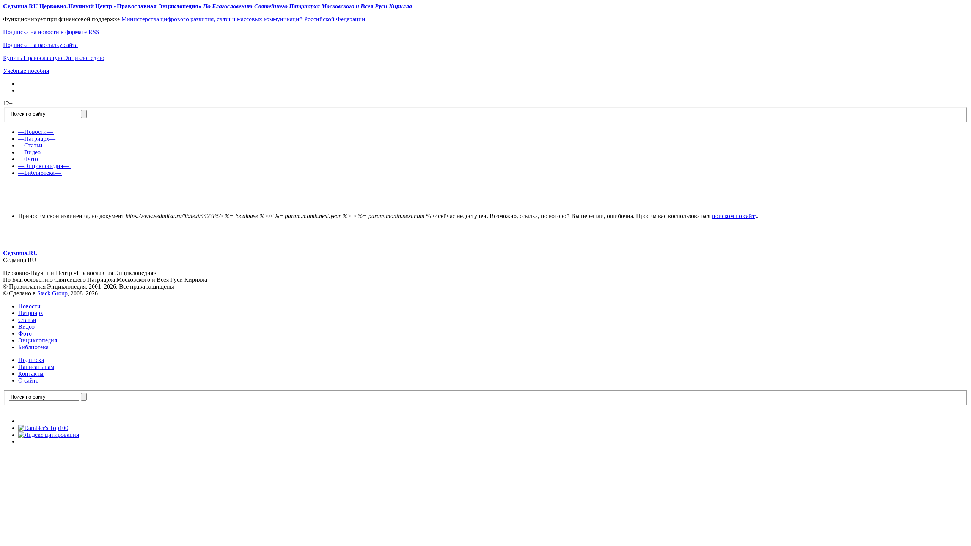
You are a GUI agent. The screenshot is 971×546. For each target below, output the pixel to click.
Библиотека (33, 347)
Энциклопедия (37, 340)
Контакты (31, 373)
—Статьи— (33, 145)
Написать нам (36, 367)
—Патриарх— (36, 138)
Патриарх (30, 313)
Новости (29, 306)
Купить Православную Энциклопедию (53, 58)
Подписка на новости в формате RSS (51, 32)
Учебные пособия (26, 70)
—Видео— (32, 152)
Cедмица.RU (20, 253)
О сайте (28, 380)
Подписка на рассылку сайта (40, 45)
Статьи (27, 320)
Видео (26, 326)
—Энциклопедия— (43, 166)
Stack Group (52, 293)
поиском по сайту (734, 216)
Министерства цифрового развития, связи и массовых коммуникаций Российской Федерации (243, 19)
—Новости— (35, 132)
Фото (25, 333)
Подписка (31, 360)
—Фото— (31, 159)
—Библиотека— (39, 172)
